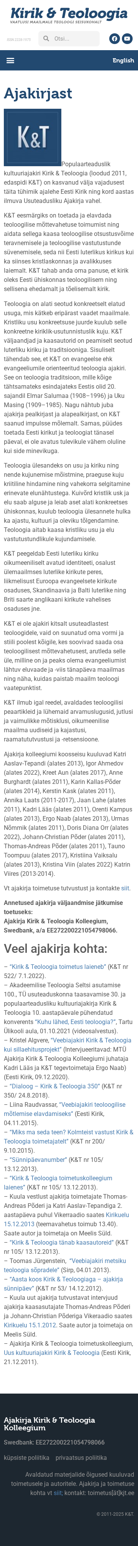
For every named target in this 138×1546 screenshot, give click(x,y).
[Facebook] (114, 38)
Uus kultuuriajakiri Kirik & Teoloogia (52, 1352)
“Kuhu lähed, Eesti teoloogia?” (75, 1022)
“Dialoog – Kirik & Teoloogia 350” (55, 1086)
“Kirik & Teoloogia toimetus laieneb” (58, 966)
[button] (10, 60)
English (123, 60)
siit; (58, 1493)
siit (125, 888)
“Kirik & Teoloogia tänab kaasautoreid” (62, 1242)
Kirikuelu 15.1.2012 (30, 1325)
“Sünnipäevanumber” (38, 1159)
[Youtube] (127, 38)
